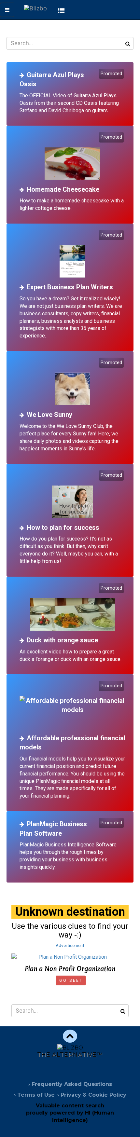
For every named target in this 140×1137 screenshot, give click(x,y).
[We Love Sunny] (72, 382)
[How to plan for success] (72, 495)
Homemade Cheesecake (63, 189)
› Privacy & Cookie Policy (91, 1095)
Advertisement (70, 945)
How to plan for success (63, 527)
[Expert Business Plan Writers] (72, 255)
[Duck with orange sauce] (72, 608)
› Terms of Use (34, 1095)
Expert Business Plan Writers (70, 287)
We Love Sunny (49, 414)
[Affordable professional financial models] (72, 705)
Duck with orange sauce (62, 640)
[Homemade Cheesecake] (72, 157)
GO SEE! (70, 980)
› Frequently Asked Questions (70, 1084)
